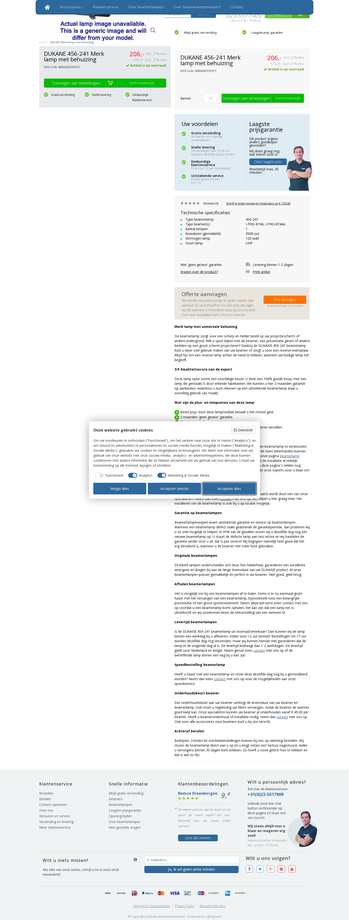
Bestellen (46, 793)
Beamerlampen (120, 804)
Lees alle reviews (198, 838)
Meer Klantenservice (55, 827)
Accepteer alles (229, 488)
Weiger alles (119, 488)
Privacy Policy (185, 906)
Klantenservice (105, 7)
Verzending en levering (56, 821)
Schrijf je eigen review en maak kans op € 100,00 (258, 203)
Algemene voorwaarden (151, 906)
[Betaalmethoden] (108, 893)
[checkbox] (108, 475)
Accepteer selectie (174, 488)
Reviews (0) (210, 203)
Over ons (46, 810)
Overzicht (245, 430)
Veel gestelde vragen (125, 827)
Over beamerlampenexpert (197, 7)
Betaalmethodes (212, 906)
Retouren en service (54, 816)
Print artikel (261, 271)
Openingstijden (120, 816)
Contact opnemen (53, 804)
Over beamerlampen (146, 7)
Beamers (116, 799)
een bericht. (256, 817)
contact (259, 650)
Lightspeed (213, 916)
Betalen (45, 799)
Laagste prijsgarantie (125, 810)
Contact (237, 7)
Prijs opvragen (285, 299)
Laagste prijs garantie (267, 32)
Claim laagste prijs (268, 161)
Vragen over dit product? (199, 271)
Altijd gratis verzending (200, 32)
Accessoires (70, 7)
